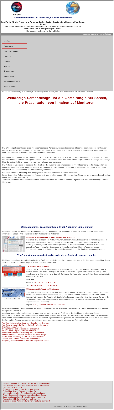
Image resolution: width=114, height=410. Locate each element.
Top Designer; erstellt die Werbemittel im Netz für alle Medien (25, 325)
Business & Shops (11, 51)
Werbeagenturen (10, 46)
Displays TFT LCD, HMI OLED (45, 283)
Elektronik (7, 56)
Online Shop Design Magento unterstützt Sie (19, 331)
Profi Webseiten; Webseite (12, 327)
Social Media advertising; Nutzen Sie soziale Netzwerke (23, 337)
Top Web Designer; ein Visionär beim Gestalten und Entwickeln (26, 323)
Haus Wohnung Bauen (12, 81)
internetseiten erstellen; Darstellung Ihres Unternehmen (23, 333)
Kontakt (102, 34)
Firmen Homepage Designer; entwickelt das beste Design (24, 335)
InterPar (7, 41)
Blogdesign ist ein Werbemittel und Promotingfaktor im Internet (25, 341)
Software (7, 61)
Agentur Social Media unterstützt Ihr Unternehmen (21, 339)
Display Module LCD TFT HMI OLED (44, 286)
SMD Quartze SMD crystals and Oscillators (49, 305)
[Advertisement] (57, 126)
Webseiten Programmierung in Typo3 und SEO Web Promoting (50, 238)
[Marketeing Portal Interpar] (16, 7)
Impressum (86, 34)
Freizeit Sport (9, 76)
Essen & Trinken (10, 86)
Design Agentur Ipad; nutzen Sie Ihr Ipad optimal (20, 329)
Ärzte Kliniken (9, 71)
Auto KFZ (7, 66)
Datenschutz (94, 34)
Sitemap (108, 34)
